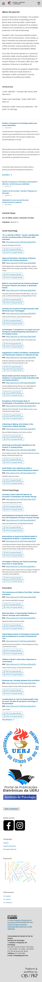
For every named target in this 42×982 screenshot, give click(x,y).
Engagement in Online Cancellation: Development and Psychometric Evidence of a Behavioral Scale (20, 354)
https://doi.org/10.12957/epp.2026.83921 (21, 618)
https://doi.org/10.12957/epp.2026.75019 (21, 499)
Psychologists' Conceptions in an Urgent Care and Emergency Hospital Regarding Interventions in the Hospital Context (20, 332)
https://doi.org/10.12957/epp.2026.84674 (21, 641)
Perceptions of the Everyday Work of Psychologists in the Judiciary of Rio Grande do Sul (21, 402)
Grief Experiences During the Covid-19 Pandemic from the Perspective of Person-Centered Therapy (20, 516)
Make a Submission (11, 809)
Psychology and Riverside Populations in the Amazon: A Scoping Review (18, 446)
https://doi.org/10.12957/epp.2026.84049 (21, 263)
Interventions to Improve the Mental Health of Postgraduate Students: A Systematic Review (19, 537)
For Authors (7, 899)
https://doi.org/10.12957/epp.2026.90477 (21, 429)
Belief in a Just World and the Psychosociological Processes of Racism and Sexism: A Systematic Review (20, 285)
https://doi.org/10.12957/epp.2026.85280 (21, 336)
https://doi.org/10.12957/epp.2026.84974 (21, 313)
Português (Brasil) (9, 849)
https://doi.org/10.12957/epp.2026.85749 (21, 541)
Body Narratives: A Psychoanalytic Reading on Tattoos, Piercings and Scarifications (19, 614)
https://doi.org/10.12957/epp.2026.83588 (21, 597)
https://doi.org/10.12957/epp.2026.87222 (21, 406)
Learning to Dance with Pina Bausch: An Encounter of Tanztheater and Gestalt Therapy (19, 495)
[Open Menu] (3, 3)
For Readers (7, 896)
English (6, 843)
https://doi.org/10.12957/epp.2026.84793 (21, 664)
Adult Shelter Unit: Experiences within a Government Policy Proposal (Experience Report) (20, 469)
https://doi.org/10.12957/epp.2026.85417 (21, 520)
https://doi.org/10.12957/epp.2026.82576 (21, 242)
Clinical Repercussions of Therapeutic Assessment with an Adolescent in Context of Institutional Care (20, 636)
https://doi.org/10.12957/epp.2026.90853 (21, 450)
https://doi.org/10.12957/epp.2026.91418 (21, 473)
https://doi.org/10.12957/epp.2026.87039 (21, 683)
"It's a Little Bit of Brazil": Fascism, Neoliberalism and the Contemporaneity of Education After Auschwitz (20, 237)
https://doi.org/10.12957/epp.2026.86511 (21, 566)
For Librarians (7, 902)
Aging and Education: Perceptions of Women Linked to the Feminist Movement (19, 259)
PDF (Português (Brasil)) (13, 249)
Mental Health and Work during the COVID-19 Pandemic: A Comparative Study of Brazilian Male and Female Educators (20, 378)
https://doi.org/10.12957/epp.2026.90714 (21, 706)
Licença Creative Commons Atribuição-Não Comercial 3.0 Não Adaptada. (20, 926)
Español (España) (9, 846)
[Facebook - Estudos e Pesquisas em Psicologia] (25, 830)
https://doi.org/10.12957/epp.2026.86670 (21, 383)
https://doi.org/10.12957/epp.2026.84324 (21, 290)
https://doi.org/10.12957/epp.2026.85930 (21, 357)
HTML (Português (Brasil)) (13, 252)
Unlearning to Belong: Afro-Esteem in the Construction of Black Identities (17, 425)
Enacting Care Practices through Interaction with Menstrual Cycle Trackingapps (20, 310)
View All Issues (7, 720)
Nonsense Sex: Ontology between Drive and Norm (21, 680)
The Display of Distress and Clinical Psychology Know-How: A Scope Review (19, 563)
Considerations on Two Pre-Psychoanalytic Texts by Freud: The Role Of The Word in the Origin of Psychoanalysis (20, 701)
